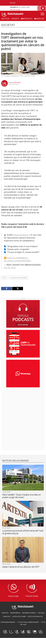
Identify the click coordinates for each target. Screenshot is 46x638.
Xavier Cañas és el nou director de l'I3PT (20, 566)
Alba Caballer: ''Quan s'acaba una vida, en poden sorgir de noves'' (21, 496)
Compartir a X (17, 288)
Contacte (4, 613)
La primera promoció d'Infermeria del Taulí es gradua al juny (22, 532)
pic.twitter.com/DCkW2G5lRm (17, 260)
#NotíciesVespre (21, 235)
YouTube (34, 631)
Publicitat (6, 616)
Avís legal (41, 613)
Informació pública (29, 613)
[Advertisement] (23, 403)
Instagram (5, 631)
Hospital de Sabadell (18, 277)
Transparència (15, 613)
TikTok (23, 631)
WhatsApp (40, 631)
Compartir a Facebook (6, 288)
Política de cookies (19, 616)
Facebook (17, 631)
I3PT (4, 277)
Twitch (29, 631)
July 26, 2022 (10, 267)
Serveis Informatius (15, 82)
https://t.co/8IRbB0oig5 (17, 258)
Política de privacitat (35, 616)
